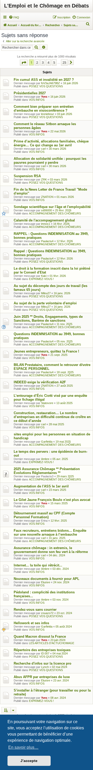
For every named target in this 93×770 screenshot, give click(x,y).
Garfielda (46, 441)
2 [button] (37, 62)
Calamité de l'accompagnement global (44, 220)
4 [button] (48, 62)
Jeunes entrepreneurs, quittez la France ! (46, 351)
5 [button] (54, 62)
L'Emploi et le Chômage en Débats (46, 6)
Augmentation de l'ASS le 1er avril (41, 486)
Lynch (45, 666)
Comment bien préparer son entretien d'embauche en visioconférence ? (44, 108)
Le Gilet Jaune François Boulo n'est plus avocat (52, 500)
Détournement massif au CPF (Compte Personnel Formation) (44, 515)
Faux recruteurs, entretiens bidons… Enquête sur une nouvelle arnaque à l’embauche (50, 532)
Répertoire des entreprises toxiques (42, 650)
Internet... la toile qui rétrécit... (38, 565)
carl (43, 148)
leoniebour (47, 114)
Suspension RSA (27, 176)
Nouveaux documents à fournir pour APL (46, 579)
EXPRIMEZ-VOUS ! (41, 278)
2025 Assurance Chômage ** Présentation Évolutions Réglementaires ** (47, 471)
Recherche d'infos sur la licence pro (42, 663)
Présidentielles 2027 (30, 93)
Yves (44, 96)
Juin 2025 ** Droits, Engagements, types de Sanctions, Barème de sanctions (48, 318)
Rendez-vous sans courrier (35, 609)
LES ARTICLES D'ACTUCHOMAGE (51, 643)
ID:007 (45, 653)
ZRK (44, 179)
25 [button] (64, 62)
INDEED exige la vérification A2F (40, 382)
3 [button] (43, 62)
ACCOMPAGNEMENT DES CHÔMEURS (55, 213)
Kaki (44, 275)
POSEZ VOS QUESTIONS (46, 86)
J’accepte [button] (28, 761)
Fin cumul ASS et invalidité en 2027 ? (44, 80)
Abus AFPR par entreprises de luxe (42, 677)
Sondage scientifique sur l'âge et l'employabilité (52, 207)
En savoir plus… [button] (23, 747)
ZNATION (47, 196)
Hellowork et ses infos (31, 623)
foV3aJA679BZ (50, 83)
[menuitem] (14, 17)
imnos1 (45, 223)
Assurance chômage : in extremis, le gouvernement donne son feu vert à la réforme (51, 550)
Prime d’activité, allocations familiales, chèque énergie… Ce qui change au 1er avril (51, 143)
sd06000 (46, 210)
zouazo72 (47, 613)
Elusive (45, 582)
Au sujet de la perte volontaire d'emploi (45, 303)
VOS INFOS (36, 99)
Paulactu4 (47, 241)
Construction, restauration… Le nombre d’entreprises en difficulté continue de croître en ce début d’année (52, 417)
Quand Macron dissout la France (40, 636)
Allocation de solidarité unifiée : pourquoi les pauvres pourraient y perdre (50, 160)
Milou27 (46, 293)
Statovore (47, 403)
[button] (24, 63)
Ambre (45, 458)
